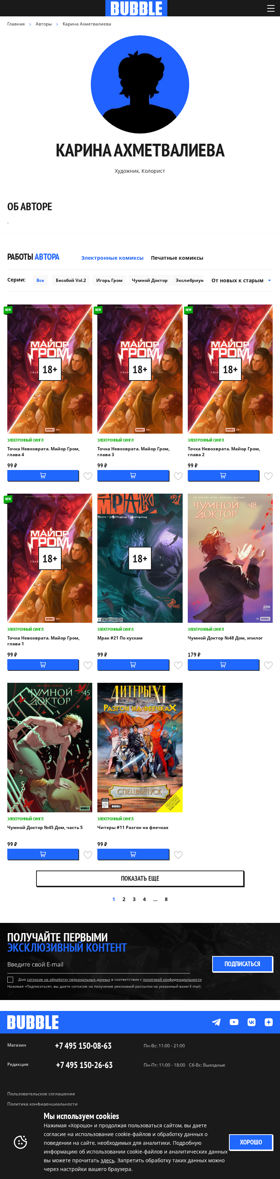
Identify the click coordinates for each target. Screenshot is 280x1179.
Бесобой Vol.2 (71, 280)
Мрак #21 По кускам (120, 638)
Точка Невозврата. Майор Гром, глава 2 (224, 452)
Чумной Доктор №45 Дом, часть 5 (45, 828)
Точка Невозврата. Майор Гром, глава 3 (133, 452)
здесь (107, 1160)
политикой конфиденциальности (172, 979)
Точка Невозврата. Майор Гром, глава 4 (43, 452)
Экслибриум (190, 280)
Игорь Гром (109, 280)
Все (40, 280)
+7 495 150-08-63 (83, 1045)
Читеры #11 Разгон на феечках (132, 828)
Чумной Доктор (150, 280)
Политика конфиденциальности (42, 1104)
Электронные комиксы (112, 257)
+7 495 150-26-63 (84, 1065)
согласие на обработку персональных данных (68, 979)
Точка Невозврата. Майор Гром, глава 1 (43, 641)
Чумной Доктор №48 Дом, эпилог (225, 638)
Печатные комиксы (177, 257)
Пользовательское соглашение (41, 1094)
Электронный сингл (25, 440)
